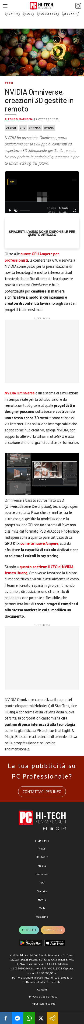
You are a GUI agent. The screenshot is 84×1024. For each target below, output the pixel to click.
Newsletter (47, 13)
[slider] (25, 210)
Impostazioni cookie (43, 1003)
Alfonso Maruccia (19, 119)
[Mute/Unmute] (15, 210)
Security (42, 891)
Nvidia (49, 127)
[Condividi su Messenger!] (17, 1018)
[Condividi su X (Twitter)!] (41, 1018)
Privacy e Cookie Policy (43, 996)
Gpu (22, 127)
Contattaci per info (42, 791)
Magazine (42, 916)
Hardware (42, 857)
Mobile (42, 865)
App (42, 882)
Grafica (35, 127)
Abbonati (70, 13)
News (28, 13)
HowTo (42, 899)
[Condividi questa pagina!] (52, 1018)
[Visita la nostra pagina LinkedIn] (51, 828)
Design (11, 127)
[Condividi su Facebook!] (6, 1018)
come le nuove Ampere (39, 543)
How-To (12, 13)
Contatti (42, 989)
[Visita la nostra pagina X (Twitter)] (57, 828)
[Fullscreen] (74, 210)
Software (41, 874)
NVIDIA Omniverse (20, 393)
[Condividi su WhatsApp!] (29, 1018)
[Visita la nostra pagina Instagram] (45, 828)
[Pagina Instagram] (78, 6)
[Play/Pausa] (9, 210)
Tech (9, 83)
